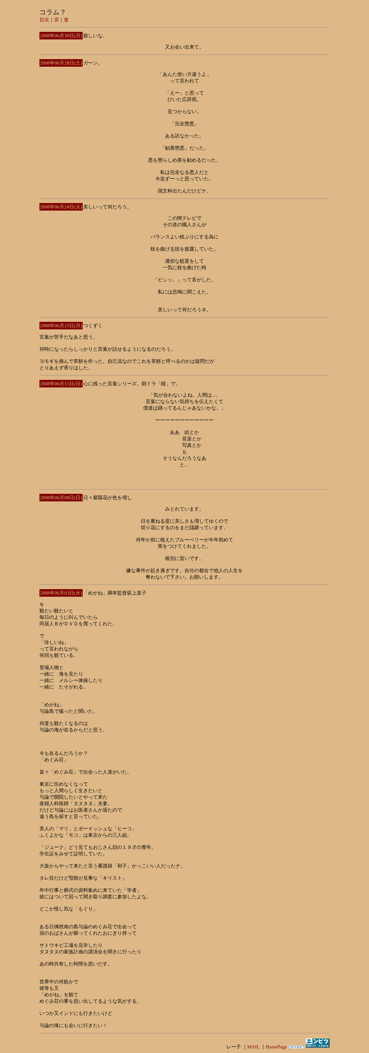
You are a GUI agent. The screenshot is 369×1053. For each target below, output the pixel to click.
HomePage (276, 1046)
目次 (44, 19)
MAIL (253, 1046)
